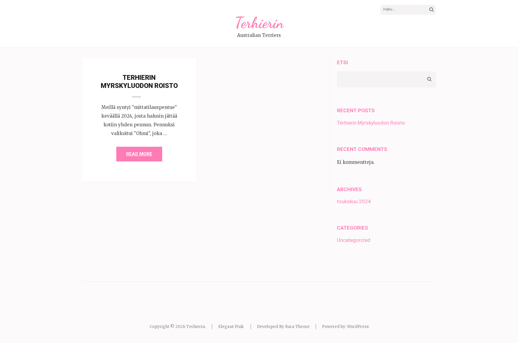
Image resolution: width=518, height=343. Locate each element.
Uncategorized (353, 240)
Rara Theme (297, 326)
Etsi (342, 62)
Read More (139, 154)
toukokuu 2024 (354, 201)
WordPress (358, 326)
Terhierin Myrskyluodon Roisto (371, 123)
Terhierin (259, 23)
